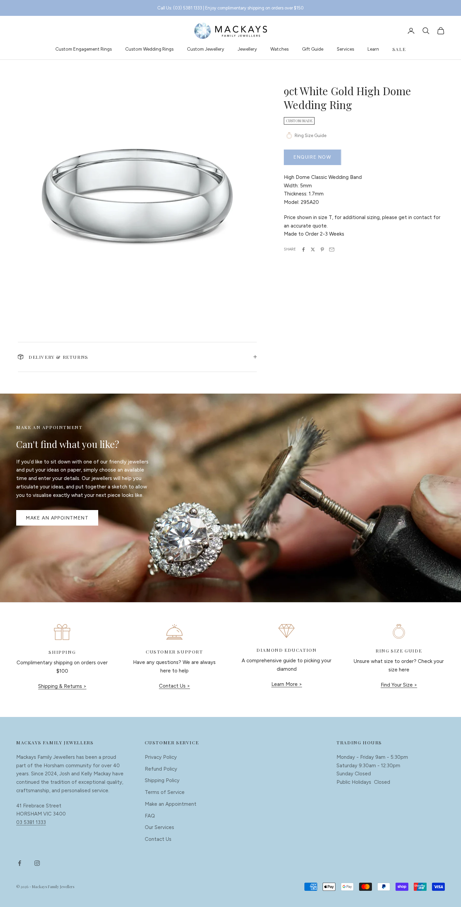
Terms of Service (165, 792)
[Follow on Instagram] (37, 863)
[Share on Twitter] (313, 249)
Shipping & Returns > (62, 686)
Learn (373, 49)
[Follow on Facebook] (19, 863)
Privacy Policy (161, 757)
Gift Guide (312, 49)
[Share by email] (331, 249)
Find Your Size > (399, 685)
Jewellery (247, 49)
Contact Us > (174, 686)
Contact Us (158, 839)
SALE (399, 49)
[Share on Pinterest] (322, 249)
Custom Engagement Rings (83, 49)
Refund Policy (161, 769)
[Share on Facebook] (303, 249)
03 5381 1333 (31, 822)
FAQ (150, 816)
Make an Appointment (57, 518)
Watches (279, 49)
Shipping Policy (162, 780)
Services (345, 49)
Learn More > (286, 684)
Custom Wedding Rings (149, 49)
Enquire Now (312, 157)
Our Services (159, 827)
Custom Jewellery (205, 49)
